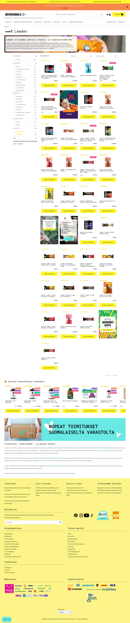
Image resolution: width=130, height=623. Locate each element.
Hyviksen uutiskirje (10, 549)
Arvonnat (71, 546)
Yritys (69, 534)
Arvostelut (71, 536)
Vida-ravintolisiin (34, 473)
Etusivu (6, 27)
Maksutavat (8, 536)
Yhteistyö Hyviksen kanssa (76, 544)
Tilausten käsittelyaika (11, 544)
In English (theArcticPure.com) (78, 557)
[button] (119, 14)
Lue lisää (69, 239)
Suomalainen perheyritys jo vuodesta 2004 (107, 2)
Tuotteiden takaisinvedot (12, 557)
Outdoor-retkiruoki (52, 466)
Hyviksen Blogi (72, 539)
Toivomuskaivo (39, 18)
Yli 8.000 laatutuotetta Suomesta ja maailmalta (64, 2)
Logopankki (71, 549)
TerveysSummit (73, 554)
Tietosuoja (7, 567)
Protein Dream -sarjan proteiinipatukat (105, 450)
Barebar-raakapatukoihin (48, 458)
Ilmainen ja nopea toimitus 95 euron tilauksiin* (21, 2)
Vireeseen (72, 473)
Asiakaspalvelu (8, 18)
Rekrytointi (71, 541)
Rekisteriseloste (9, 572)
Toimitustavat (9, 539)
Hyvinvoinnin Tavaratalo (66, 619)
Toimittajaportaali (74, 552)
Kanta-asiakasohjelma (11, 546)
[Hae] (101, 14)
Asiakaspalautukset (10, 541)
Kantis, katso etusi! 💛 (20, 18)
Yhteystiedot (8, 534)
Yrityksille (30, 18)
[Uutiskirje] (60, 522)
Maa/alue (61, 609)
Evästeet (7, 570)
